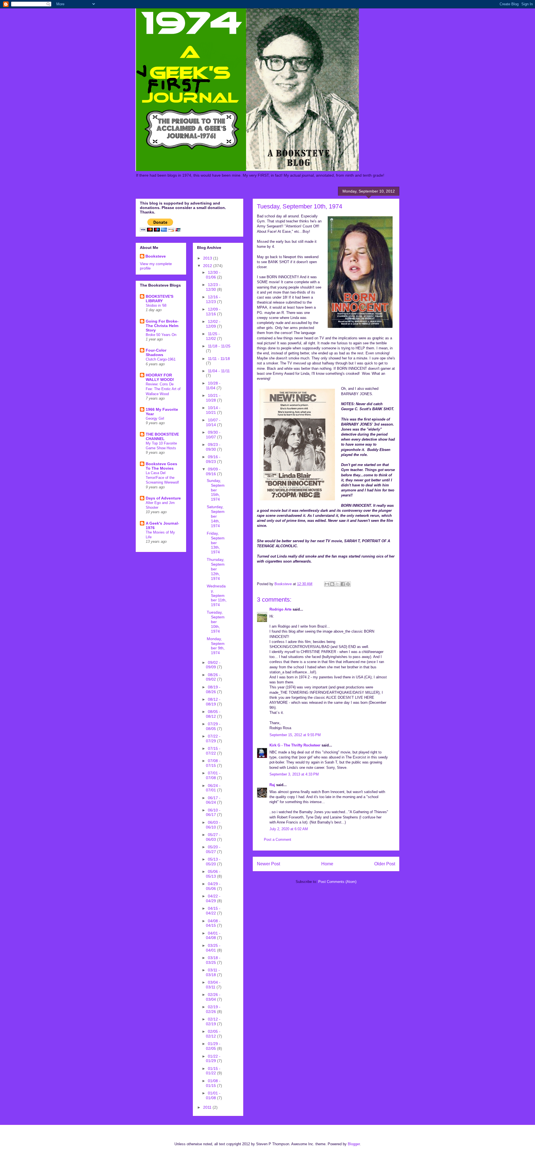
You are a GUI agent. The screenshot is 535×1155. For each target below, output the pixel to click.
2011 (208, 1107)
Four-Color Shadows (156, 352)
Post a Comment (277, 839)
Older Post (384, 863)
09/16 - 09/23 (213, 459)
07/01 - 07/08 (213, 775)
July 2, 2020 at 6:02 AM (288, 829)
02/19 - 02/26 (213, 1009)
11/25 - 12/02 (213, 336)
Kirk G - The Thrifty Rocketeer (294, 745)
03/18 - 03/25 (213, 960)
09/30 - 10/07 (213, 434)
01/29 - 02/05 (213, 1046)
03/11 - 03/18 (213, 972)
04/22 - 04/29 (213, 898)
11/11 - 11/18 (219, 358)
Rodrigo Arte (280, 609)
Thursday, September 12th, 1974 (216, 568)
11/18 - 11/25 (219, 346)
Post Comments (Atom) (337, 882)
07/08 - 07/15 (213, 763)
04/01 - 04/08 (213, 935)
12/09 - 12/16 (213, 311)
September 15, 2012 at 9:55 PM (295, 735)
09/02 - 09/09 (213, 664)
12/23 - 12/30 (213, 287)
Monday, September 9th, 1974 (216, 646)
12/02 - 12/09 (213, 323)
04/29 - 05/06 (213, 886)
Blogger (354, 1144)
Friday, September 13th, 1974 (216, 542)
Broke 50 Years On (161, 335)
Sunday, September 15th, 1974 (216, 489)
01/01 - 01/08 (213, 1095)
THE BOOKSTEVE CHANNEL (162, 436)
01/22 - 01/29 (213, 1058)
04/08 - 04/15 (213, 923)
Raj (272, 785)
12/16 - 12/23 (213, 299)
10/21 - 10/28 (213, 397)
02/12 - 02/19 (213, 1021)
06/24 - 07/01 (213, 788)
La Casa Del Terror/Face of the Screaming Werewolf (162, 478)
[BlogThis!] (332, 584)
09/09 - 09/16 (213, 471)
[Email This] (327, 584)
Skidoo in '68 (156, 305)
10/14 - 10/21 (213, 410)
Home (327, 863)
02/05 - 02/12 (213, 1033)
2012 (208, 265)
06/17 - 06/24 (213, 800)
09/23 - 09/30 (213, 447)
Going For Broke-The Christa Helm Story (162, 325)
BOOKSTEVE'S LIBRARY (159, 298)
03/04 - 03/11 (213, 984)
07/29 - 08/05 (213, 726)
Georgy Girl (155, 418)
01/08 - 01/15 (213, 1083)
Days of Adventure (163, 498)
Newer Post (268, 863)
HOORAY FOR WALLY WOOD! (160, 377)
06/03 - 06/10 (213, 824)
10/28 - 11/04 (213, 385)
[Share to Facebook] (343, 584)
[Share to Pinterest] (348, 584)
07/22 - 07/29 (213, 738)
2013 (208, 258)
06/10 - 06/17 (213, 812)
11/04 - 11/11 (219, 371)
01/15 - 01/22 (213, 1070)
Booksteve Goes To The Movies (161, 466)
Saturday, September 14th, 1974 (216, 516)
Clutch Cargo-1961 (161, 359)
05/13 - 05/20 (213, 861)
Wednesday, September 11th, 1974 (217, 595)
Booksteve (155, 256)
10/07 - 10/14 (213, 422)
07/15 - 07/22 (213, 750)
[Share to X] (337, 584)
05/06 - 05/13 (213, 873)
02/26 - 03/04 (213, 997)
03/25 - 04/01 (213, 947)
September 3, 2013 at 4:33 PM (294, 774)
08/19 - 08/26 (213, 689)
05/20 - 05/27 (213, 849)
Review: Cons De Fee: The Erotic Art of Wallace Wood (163, 389)
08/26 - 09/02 (213, 677)
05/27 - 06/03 (213, 837)
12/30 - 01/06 (213, 274)
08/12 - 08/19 (213, 701)
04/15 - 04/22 (213, 910)
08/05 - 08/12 (213, 714)
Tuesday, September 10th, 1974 (216, 621)
